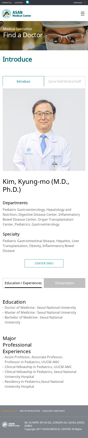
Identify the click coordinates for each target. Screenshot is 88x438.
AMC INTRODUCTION (30, 411)
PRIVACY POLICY (10, 411)
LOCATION (19, 2)
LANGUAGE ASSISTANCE (53, 411)
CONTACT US (6, 2)
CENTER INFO (44, 263)
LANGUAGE (77, 2)
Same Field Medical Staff (64, 81)
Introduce (23, 81)
